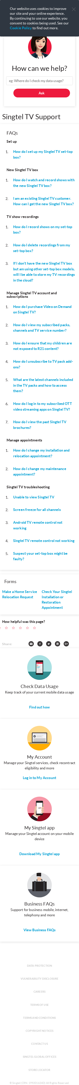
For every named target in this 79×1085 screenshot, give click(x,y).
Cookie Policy (21, 28)
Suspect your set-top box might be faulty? (40, 556)
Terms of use (39, 1004)
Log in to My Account (39, 778)
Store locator (39, 1070)
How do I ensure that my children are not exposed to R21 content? (42, 346)
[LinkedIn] (59, 644)
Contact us (39, 1043)
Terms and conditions (39, 1017)
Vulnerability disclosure (40, 978)
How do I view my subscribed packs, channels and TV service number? (41, 328)
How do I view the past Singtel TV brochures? (39, 425)
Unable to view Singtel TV (33, 497)
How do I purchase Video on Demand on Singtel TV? (42, 309)
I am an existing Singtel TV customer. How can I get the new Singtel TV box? (43, 201)
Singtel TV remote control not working (43, 541)
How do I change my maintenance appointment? (39, 471)
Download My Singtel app (39, 854)
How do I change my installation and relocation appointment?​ (41, 453)
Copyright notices (40, 1030)
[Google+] (68, 644)
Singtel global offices (39, 1056)
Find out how (39, 707)
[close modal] (73, 6)
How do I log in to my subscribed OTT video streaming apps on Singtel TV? (42, 406)
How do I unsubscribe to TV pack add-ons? (43, 364)
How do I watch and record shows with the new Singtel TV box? (44, 183)
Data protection (39, 965)
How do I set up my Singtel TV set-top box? (43, 154)
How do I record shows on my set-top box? (42, 229)
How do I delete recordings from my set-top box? (41, 248)
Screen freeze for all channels (37, 510)
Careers (39, 991)
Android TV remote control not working (38, 525)
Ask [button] (42, 93)
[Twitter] (50, 644)
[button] (73, 9)
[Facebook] (41, 644)
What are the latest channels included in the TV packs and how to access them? (43, 385)
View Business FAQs (39, 930)
